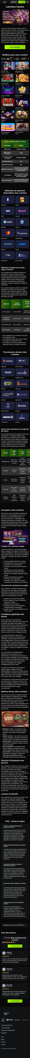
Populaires (4, 58)
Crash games (17, 59)
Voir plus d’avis (15, 1001)
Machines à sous (24, 59)
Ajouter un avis (15, 946)
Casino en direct (11, 58)
